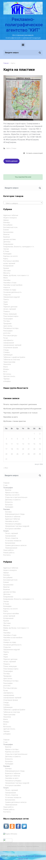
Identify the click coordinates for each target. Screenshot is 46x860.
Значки (6, 249)
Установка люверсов (13, 541)
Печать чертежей (11, 533)
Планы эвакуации (10, 314)
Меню (5, 278)
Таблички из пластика (11, 360)
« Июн (5, 468)
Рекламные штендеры (13, 524)
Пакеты (6, 299)
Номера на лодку (9, 290)
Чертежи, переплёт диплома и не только (20, 413)
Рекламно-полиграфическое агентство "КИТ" (24, 25)
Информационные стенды (15, 514)
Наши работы (8, 550)
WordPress (36, 846)
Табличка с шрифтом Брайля (14, 357)
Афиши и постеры (12, 493)
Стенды (13, 148)
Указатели (7, 364)
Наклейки (6, 280)
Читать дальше (11, 161)
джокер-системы (9, 239)
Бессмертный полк (10, 227)
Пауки (5, 304)
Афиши (6, 220)
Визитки (6, 234)
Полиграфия (8, 319)
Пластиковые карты (10, 316)
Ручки (5, 338)
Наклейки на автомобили (12, 285)
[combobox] (23, 202)
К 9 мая (6, 251)
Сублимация (8, 355)
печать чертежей (9, 309)
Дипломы (6, 242)
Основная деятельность (12, 292)
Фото (5, 372)
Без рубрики (7, 225)
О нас (5, 485)
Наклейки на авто (10, 417)
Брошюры (9, 505)
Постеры (6, 321)
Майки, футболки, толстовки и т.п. (16, 275)
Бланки (6, 230)
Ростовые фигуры (10, 336)
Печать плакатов (11, 538)
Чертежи (6, 379)
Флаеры (6, 369)
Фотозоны (7, 374)
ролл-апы (6, 333)
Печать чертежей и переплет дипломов (20, 404)
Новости (6, 287)
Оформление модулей (11, 297)
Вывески (6, 237)
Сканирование (10, 536)
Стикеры (6, 352)
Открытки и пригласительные (16, 497)
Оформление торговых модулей (17, 526)
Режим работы (9, 553)
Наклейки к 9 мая (9, 283)
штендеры (7, 381)
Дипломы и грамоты (13, 500)
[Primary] (23, 45)
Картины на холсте (10, 256)
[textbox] (23, 203)
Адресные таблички (10, 215)
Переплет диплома (10, 307)
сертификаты (8, 340)
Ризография (8, 331)
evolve (9, 846)
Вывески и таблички (12, 517)
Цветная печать (9, 376)
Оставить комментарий (34, 153)
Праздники (7, 324)
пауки (5, 302)
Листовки (7, 271)
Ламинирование (11, 548)
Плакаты (6, 311)
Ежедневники (8, 244)
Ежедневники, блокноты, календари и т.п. (18, 247)
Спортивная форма (10, 348)
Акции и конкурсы (10, 218)
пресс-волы (7, 326)
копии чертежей (9, 263)
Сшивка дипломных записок (15, 545)
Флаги (5, 367)
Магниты (6, 273)
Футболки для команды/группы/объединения (22, 409)
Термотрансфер (9, 362)
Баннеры (6, 222)
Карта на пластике (19, 69)
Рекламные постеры (11, 328)
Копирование (8, 266)
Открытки (7, 295)
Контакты (7, 555)
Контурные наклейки (11, 261)
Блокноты (9, 502)
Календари (7, 254)
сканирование (8, 343)
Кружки (6, 268)
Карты (8, 148)
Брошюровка (8, 232)
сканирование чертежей (12, 345)
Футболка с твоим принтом (14, 421)
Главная (6, 63)
